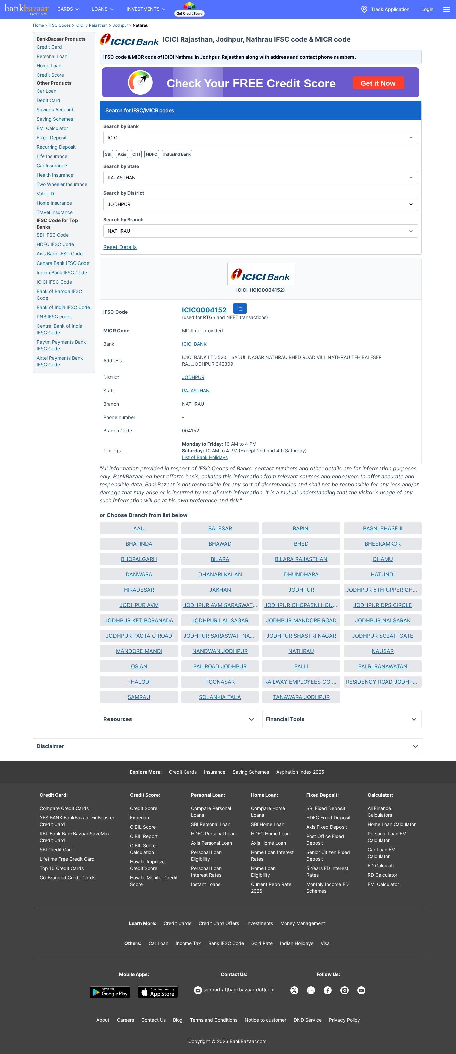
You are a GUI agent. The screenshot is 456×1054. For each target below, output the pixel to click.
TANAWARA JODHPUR (301, 697)
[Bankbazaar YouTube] (362, 990)
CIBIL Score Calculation (143, 849)
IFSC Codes (60, 25)
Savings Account (55, 109)
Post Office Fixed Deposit (325, 839)
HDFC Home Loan (270, 833)
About (102, 1020)
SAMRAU (139, 697)
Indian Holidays (296, 943)
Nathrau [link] (140, 25)
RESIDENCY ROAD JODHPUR (383, 681)
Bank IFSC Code (226, 943)
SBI (108, 154)
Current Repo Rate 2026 (271, 887)
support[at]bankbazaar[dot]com (238, 989)
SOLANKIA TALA (220, 697)
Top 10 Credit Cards (62, 868)
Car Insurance (52, 165)
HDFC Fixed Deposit (328, 817)
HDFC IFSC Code (55, 244)
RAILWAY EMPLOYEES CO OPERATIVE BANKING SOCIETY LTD (301, 681)
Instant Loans (205, 884)
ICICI (79, 25)
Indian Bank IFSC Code (62, 272)
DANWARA (139, 574)
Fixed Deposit (52, 137)
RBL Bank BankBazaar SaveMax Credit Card (75, 837)
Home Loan (49, 65)
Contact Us (153, 1020)
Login (427, 9)
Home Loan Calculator (392, 824)
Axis (122, 154)
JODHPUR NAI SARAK (382, 620)
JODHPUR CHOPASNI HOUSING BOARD (301, 605)
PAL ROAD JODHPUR (220, 666)
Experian (139, 817)
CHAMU (383, 559)
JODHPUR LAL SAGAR (220, 620)
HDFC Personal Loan (213, 833)
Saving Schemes (55, 119)
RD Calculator (382, 875)
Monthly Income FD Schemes (327, 887)
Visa (325, 943)
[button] (240, 308)
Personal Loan (52, 56)
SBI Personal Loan (210, 824)
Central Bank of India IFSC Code (59, 329)
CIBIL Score (143, 827)
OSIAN (139, 666)
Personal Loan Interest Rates (206, 871)
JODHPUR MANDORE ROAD (301, 620)
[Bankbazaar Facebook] (328, 990)
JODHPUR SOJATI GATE (382, 635)
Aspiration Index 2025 (300, 772)
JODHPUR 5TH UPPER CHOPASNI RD (383, 589)
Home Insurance (54, 203)
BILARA (220, 559)
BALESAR (220, 528)
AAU (139, 528)
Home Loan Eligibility (263, 871)
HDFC (151, 154)
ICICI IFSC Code (54, 282)
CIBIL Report (144, 836)
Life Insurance (52, 156)
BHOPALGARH (139, 559)
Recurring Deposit (56, 147)
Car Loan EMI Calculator (382, 853)
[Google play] (110, 992)
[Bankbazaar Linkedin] (311, 990)
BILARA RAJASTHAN (301, 559)
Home (38, 25)
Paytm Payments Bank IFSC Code (61, 345)
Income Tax (188, 943)
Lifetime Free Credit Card (67, 859)
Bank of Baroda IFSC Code (59, 294)
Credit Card (49, 47)
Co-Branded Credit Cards (67, 877)
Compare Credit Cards (64, 808)
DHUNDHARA (301, 574)
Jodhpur (120, 25)
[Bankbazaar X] (295, 990)
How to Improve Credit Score (147, 865)
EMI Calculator (52, 128)
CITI (136, 154)
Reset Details (120, 247)
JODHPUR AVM (139, 605)
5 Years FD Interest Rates (327, 871)
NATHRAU (301, 651)
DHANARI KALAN (220, 574)
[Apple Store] (158, 992)
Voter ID (45, 193)
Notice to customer (265, 1020)
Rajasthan (98, 25)
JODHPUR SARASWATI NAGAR (220, 635)
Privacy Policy (344, 1020)
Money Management (302, 923)
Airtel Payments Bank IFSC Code (60, 361)
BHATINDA (139, 543)
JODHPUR (193, 377)
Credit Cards (183, 772)
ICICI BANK (194, 344)
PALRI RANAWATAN (382, 666)
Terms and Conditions (213, 1020)
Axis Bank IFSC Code (60, 253)
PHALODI (139, 681)
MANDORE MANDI (139, 651)
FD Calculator (382, 865)
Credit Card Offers (219, 923)
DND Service (308, 1020)
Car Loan (46, 91)
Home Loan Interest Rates (272, 855)
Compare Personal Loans (211, 811)
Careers (125, 1020)
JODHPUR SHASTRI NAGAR (301, 635)
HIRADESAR (139, 589)
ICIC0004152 (204, 310)
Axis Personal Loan (211, 843)
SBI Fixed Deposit (325, 808)
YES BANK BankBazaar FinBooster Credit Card (77, 821)
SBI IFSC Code (53, 235)
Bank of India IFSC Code (63, 307)
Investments (259, 923)
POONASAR (220, 681)
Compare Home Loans (268, 811)
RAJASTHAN (196, 390)
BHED (301, 543)
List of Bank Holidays (205, 457)
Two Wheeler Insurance (62, 184)
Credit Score (50, 75)
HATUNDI (383, 574)
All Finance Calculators (380, 811)
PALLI (301, 666)
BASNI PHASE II (382, 528)
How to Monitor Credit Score (154, 881)
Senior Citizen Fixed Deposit (328, 855)
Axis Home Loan (268, 843)
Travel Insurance (55, 212)
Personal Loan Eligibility (206, 855)
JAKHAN (220, 589)
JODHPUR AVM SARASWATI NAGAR (220, 605)
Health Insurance (55, 175)
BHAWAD (220, 543)
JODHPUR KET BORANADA (139, 620)
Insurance (214, 772)
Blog (178, 1020)
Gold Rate (262, 943)
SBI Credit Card (57, 849)
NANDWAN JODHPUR (220, 651)
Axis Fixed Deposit (326, 827)
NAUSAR (383, 651)
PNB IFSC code (53, 316)
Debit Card (48, 100)
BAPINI (301, 528)
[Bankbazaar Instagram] (345, 990)
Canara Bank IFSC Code (63, 263)
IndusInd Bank (177, 154)
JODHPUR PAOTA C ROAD (139, 635)
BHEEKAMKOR (383, 543)
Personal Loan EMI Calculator (388, 837)
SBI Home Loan (267, 824)
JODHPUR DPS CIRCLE (382, 605)
